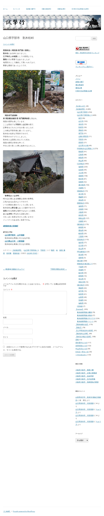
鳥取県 (81, 157)
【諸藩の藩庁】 (30, 9)
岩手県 (81, 291)
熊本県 (81, 179)
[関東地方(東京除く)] (84, 264)
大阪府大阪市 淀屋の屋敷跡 (86, 373)
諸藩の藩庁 (79, 82)
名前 (5, 317)
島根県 (81, 151)
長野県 (81, 258)
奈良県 (81, 215)
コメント (7, 289)
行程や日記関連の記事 (83, 91)
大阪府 (81, 212)
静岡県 (81, 227)
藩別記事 (78, 88)
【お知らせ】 (80, 106)
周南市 (81, 130)
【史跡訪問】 (17, 250)
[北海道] (80, 306)
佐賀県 (81, 170)
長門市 (81, 133)
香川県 (81, 194)
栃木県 (81, 273)
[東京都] (80, 261)
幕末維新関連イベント (85, 321)
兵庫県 (81, 221)
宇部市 (42, 250)
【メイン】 (16, 9)
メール (5, 327)
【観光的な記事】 (82, 333)
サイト (5, 337)
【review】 (79, 309)
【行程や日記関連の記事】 (80, 9)
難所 (52, 250)
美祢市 (81, 124)
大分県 (81, 173)
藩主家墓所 (79, 85)
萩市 (80, 118)
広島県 (81, 154)
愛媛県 (81, 197)
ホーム (5, 9)
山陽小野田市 (83, 136)
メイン (77, 79)
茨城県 (81, 270)
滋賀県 (81, 206)
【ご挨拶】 (7, 511)
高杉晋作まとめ (81, 342)
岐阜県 (81, 233)
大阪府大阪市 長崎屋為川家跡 (87, 382)
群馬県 (81, 276)
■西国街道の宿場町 (10, 226)
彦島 (77, 339)
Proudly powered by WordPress (24, 511)
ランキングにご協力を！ (84, 66)
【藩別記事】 (61, 9)
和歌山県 (82, 218)
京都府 (81, 209)
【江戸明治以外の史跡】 (84, 330)
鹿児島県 (82, 185)
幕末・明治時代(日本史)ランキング (87, 53)
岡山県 (81, 160)
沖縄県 (81, 188)
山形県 (81, 297)
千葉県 (81, 267)
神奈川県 (82, 282)
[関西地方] (81, 203)
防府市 (81, 127)
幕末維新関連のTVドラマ (86, 318)
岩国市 (81, 142)
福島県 (81, 303)
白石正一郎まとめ (82, 352)
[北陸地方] (81, 239)
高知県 (81, 200)
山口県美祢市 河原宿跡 (84, 403)
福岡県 (81, 167)
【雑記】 (78, 327)
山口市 (81, 121)
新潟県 (81, 255)
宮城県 (81, 300)
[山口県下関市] (82, 112)
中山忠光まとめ (81, 349)
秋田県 (81, 294)
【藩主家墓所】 (46, 9)
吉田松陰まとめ (81, 346)
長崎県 (81, 176)
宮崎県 (81, 182)
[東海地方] (81, 224)
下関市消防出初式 (58, 269)
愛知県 (81, 230)
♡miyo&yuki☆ (81, 355)
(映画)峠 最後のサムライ (14, 269)
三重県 (81, 236)
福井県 (81, 242)
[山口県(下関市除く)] (31, 250)
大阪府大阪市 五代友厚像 (85, 379)
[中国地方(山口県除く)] (85, 148)
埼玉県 (81, 279)
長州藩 (8, 253)
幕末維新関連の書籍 (84, 312)
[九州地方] (81, 164)
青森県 (81, 288)
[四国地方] (81, 191)
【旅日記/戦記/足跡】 (83, 336)
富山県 (81, 248)
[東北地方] (81, 285)
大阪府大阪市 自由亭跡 (84, 376)
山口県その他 (83, 145)
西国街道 (16, 253)
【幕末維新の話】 (82, 324)
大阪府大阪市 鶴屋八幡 (84, 370)
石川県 (81, 245)
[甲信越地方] (81, 251)
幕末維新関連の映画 (84, 315)
